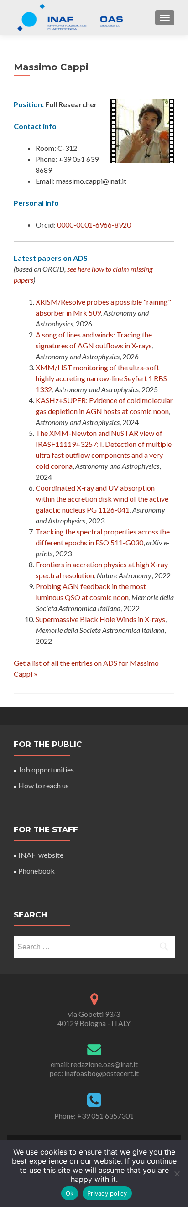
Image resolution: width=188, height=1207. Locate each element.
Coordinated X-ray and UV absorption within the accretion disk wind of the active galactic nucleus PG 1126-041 (102, 498)
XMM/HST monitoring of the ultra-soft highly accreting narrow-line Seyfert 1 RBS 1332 (101, 378)
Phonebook (36, 870)
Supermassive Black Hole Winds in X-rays (100, 619)
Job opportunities (46, 769)
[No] (176, 1173)
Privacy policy (107, 1193)
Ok (70, 1193)
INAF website (40, 854)
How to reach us (43, 785)
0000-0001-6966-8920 (94, 224)
